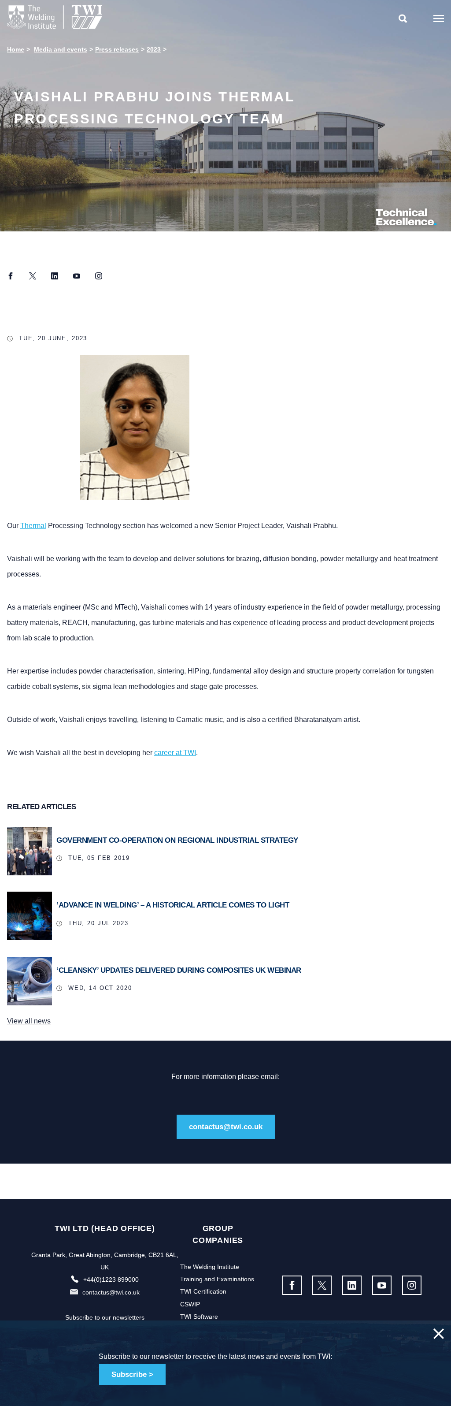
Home (15, 49)
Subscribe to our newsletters (104, 1317)
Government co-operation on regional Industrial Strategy (177, 840)
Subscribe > (132, 1374)
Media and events (60, 49)
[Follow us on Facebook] (292, 1285)
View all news (29, 1021)
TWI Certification (203, 1291)
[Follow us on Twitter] (322, 1285)
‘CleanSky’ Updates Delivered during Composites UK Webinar (178, 970)
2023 (154, 49)
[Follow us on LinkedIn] (352, 1285)
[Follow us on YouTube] (382, 1285)
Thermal (33, 525)
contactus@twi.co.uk (225, 1127)
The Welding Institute (209, 1266)
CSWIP (190, 1304)
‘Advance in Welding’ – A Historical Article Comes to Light (172, 905)
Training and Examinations (217, 1279)
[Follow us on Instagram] (411, 1285)
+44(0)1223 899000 (111, 1279)
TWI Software (199, 1316)
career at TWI (175, 752)
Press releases (117, 49)
